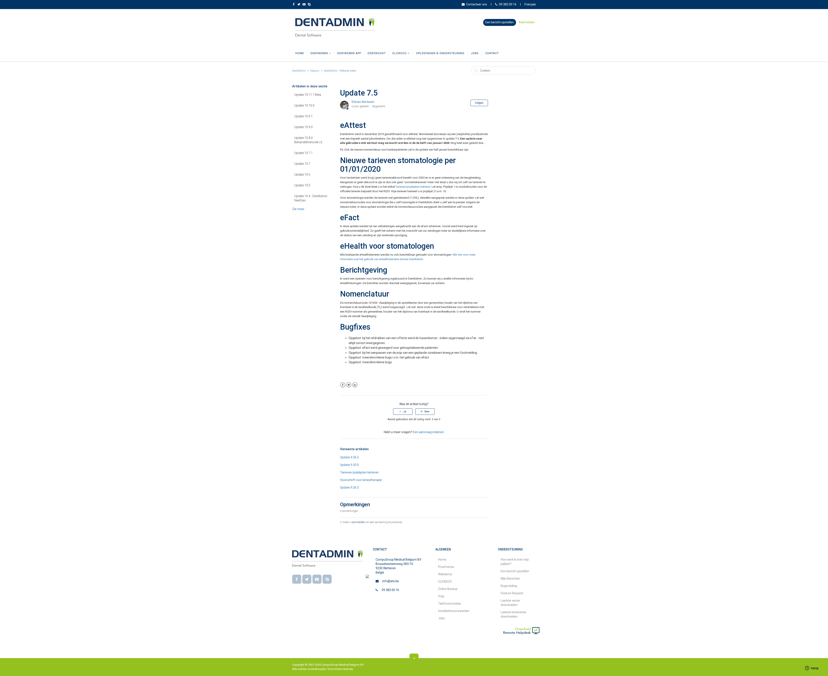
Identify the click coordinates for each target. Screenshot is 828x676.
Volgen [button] (479, 102)
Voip (441, 596)
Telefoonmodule (449, 603)
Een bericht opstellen (499, 22)
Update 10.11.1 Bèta (307, 94)
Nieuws (314, 70)
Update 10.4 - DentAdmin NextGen (310, 198)
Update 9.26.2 (349, 457)
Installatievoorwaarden (453, 611)
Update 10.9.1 (303, 116)
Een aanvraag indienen (428, 432)
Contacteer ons (476, 4)
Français (530, 4)
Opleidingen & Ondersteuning (440, 53)
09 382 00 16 (507, 4)
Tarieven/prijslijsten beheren (413, 186)
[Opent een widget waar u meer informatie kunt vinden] (812, 668)
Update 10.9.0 (303, 127)
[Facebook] (296, 579)
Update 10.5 (302, 185)
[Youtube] (316, 579)
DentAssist (377, 53)
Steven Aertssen (362, 102)
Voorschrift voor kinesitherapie (361, 480)
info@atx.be (390, 581)
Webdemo (445, 574)
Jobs (475, 53)
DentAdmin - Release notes (340, 70)
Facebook (342, 385)
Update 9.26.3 (349, 487)
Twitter (348, 385)
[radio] (402, 411)
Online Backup (448, 589)
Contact (492, 53)
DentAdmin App (349, 53)
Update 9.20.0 (349, 465)
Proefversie (446, 567)
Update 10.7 (302, 163)
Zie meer (298, 209)
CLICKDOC (400, 53)
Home (299, 53)
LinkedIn (355, 385)
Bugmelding (509, 586)
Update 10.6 (302, 174)
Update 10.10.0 (304, 105)
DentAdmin (319, 53)
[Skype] (327, 579)
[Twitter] (306, 579)
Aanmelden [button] (527, 22)
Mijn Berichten (510, 578)
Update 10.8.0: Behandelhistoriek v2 (308, 140)
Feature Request (512, 593)
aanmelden (358, 522)
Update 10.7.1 (303, 153)
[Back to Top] (414, 658)
